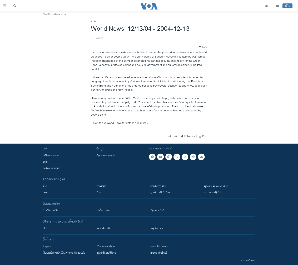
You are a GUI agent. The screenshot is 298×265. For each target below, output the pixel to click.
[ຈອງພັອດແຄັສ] (201, 157)
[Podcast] (193, 157)
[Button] (203, 47)
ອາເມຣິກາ (101, 186)
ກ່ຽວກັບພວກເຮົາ (50, 210)
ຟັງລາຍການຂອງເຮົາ (105, 155)
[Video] (277, 6)
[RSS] (185, 157)
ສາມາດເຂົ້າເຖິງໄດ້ (158, 253)
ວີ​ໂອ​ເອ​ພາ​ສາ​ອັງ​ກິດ (106, 246)
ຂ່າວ (93, 21)
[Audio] (267, 6)
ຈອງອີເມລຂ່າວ (157, 228)
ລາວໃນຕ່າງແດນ (158, 186)
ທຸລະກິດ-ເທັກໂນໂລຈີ (160, 192)
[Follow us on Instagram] (168, 157)
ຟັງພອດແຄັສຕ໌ (157, 210)
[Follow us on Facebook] (152, 157)
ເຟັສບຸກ (46, 228)
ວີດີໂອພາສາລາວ (51, 155)
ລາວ (45, 186)
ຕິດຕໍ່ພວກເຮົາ (103, 210)
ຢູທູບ (45, 162)
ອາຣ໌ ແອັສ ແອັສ (104, 228)
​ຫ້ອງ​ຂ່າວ (47, 246)
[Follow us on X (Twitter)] (176, 157)
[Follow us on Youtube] (160, 157)
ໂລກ (99, 192)
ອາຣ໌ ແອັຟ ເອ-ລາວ (159, 246)
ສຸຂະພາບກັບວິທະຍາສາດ (216, 186)
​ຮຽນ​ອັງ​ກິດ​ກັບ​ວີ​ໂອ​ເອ (106, 253)
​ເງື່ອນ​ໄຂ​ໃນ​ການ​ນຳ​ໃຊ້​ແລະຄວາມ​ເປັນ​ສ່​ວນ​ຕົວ (64, 253)
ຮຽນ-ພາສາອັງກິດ (212, 192)
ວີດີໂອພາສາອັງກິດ (51, 168)
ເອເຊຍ (46, 192)
